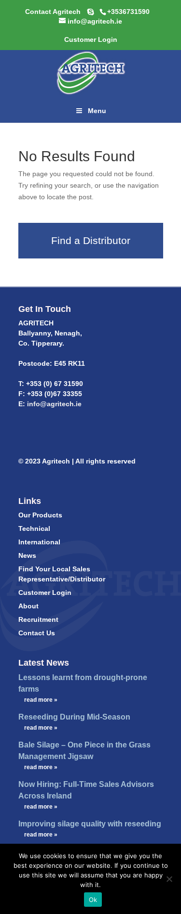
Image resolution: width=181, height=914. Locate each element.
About (28, 606)
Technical (34, 528)
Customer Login (44, 592)
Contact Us (36, 633)
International (39, 542)
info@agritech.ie (53, 404)
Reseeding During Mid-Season (74, 717)
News (27, 555)
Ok (93, 899)
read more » (40, 699)
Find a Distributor (90, 240)
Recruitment (38, 619)
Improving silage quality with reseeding (89, 824)
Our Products (40, 515)
